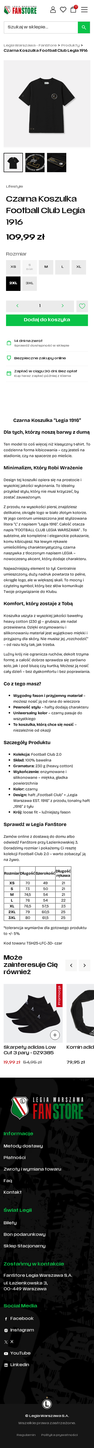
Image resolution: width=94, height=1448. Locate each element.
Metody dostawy (23, 1146)
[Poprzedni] (71, 965)
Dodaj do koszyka (47, 320)
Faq (8, 1181)
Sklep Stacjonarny (25, 1246)
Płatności (15, 1158)
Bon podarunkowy (25, 1235)
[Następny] (84, 965)
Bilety (10, 1223)
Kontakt (13, 1193)
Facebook (22, 1319)
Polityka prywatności (59, 1435)
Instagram (22, 1330)
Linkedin (19, 1365)
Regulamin (26, 1435)
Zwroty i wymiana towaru (32, 1170)
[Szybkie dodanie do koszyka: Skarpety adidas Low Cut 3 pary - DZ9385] (55, 1035)
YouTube (20, 1354)
